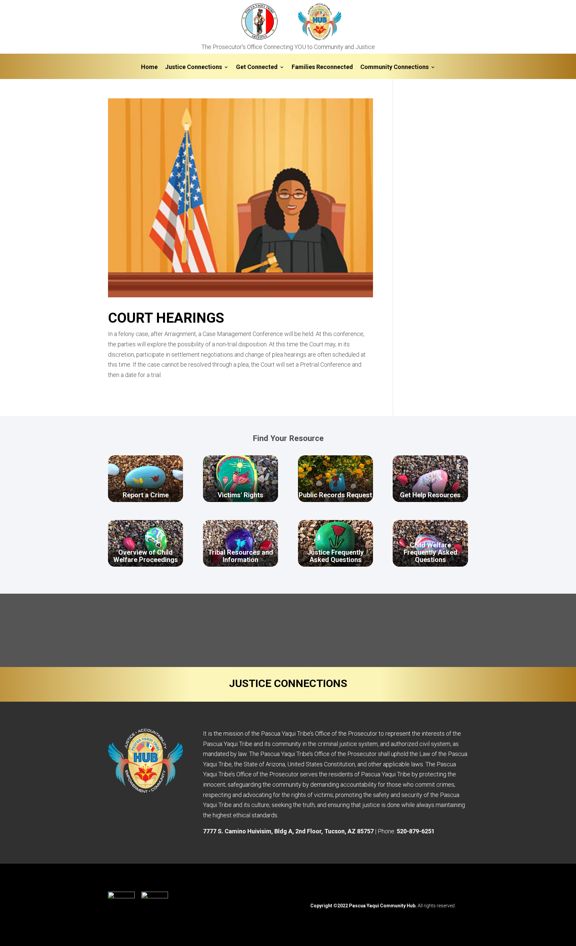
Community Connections (394, 67)
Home (149, 67)
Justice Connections (193, 67)
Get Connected (257, 67)
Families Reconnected (322, 67)
